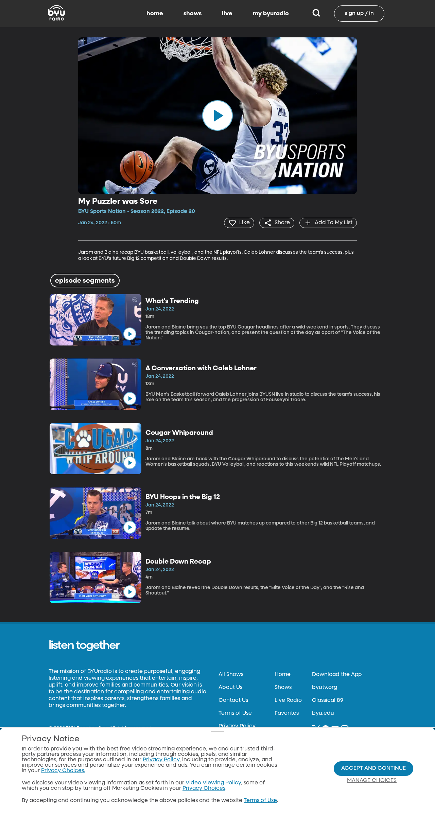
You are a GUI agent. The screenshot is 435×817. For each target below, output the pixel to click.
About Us (230, 687)
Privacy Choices (203, 788)
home (154, 14)
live (227, 14)
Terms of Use (235, 713)
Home (283, 674)
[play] (217, 115)
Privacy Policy (237, 726)
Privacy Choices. (63, 771)
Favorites (287, 713)
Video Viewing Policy (213, 783)
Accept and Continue (373, 768)
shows (193, 14)
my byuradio (271, 14)
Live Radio (288, 700)
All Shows (231, 674)
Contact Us (233, 700)
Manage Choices (372, 780)
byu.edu (323, 713)
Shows (283, 687)
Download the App (337, 674)
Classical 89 (327, 700)
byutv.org (324, 687)
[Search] (316, 13)
